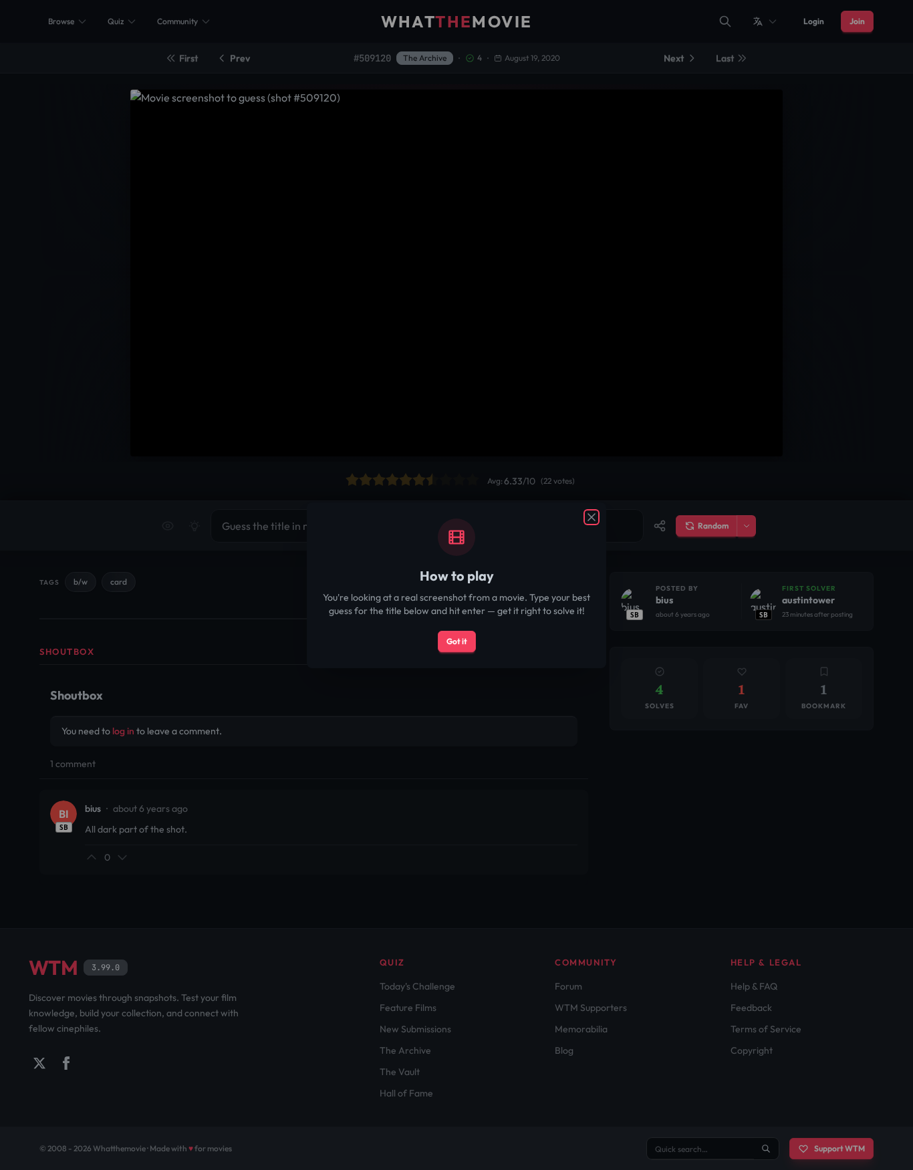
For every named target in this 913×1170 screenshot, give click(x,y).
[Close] (591, 517)
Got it (456, 641)
